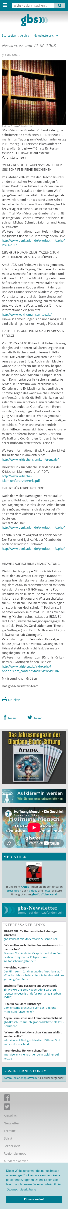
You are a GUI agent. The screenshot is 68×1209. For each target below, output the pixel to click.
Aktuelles (10, 1116)
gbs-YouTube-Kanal (44, 894)
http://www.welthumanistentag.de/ (27, 314)
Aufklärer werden (16, 1161)
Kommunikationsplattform (20, 1078)
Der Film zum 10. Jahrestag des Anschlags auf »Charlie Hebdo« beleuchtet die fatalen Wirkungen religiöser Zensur (34, 975)
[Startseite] (34, 20)
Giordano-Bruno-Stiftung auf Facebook (34, 1098)
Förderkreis (12, 1146)
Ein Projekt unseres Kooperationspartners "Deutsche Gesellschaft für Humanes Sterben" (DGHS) (33, 993)
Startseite (9, 35)
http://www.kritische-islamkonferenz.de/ (30, 459)
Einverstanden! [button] (34, 1199)
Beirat (8, 1138)
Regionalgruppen (16, 1153)
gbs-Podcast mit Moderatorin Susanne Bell (31, 939)
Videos (32, 890)
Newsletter (11, 1123)
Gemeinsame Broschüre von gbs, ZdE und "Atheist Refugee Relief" (30, 1009)
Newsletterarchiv (46, 35)
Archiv (24, 35)
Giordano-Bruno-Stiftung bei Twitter (34, 1107)
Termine (10, 1131)
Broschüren (13, 890)
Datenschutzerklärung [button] (21, 1189)
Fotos (47, 890)
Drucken (14, 700)
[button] (9, 717)
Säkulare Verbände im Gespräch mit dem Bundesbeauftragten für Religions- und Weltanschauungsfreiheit (33, 957)
